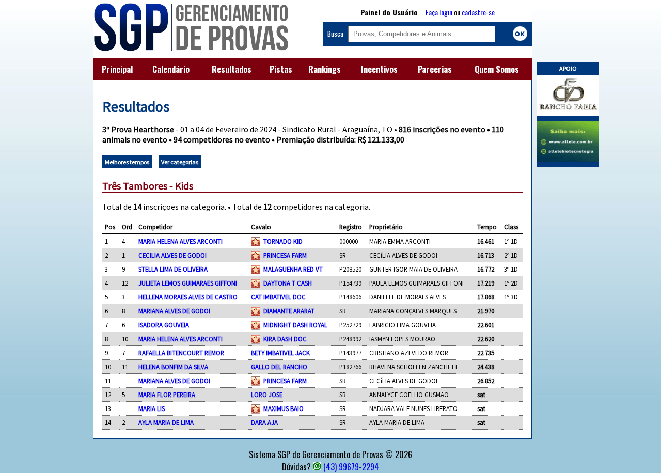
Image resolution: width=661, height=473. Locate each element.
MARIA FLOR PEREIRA (166, 394)
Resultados (231, 69)
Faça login (439, 12)
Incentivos (379, 69)
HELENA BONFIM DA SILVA (173, 366)
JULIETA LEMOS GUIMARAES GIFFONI (187, 283)
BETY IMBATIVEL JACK (280, 353)
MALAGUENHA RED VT (293, 269)
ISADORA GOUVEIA (163, 325)
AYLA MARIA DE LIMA (166, 422)
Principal (117, 69)
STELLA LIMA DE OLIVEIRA (173, 269)
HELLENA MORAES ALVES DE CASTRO (188, 297)
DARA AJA (264, 422)
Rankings (324, 69)
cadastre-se (478, 12)
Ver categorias (179, 162)
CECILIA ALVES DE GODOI (172, 255)
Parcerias (435, 69)
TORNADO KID (283, 241)
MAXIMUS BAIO (283, 408)
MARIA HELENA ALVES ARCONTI (180, 241)
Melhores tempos (127, 162)
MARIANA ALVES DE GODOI (174, 311)
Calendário (171, 69)
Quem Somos (497, 69)
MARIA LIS (151, 408)
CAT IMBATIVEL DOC (278, 297)
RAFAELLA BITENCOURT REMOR (181, 353)
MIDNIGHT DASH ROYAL (295, 325)
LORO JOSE (266, 394)
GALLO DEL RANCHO (279, 366)
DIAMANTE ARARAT (288, 311)
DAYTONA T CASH (287, 283)
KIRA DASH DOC (285, 339)
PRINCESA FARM (285, 255)
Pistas (281, 69)
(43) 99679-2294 (351, 467)
